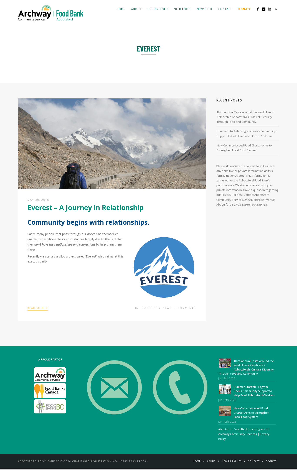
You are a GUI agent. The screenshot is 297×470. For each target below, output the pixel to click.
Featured (149, 308)
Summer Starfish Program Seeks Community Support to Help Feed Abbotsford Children (246, 133)
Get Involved (157, 9)
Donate (271, 461)
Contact (225, 9)
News (167, 308)
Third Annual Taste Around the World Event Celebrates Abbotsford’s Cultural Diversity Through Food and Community (245, 117)
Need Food (182, 9)
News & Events (232, 461)
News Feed (204, 9)
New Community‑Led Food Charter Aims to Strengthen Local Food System (244, 147)
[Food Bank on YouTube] (269, 9)
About (136, 9)
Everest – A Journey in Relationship (85, 207)
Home (121, 9)
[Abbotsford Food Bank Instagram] (263, 9)
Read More (37, 307)
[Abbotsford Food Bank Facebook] (257, 9)
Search (276, 9)
